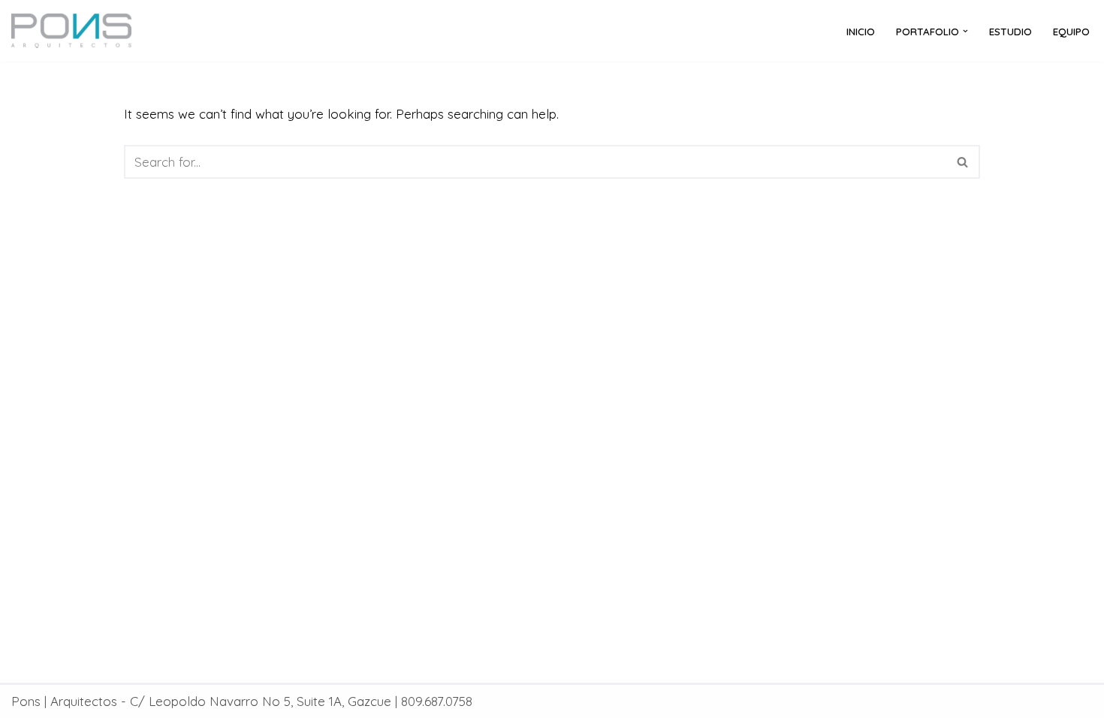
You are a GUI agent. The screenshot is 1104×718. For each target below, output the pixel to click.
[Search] (963, 162)
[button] (965, 31)
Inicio (860, 31)
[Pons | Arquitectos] (75, 31)
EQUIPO (1071, 31)
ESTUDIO (1010, 31)
